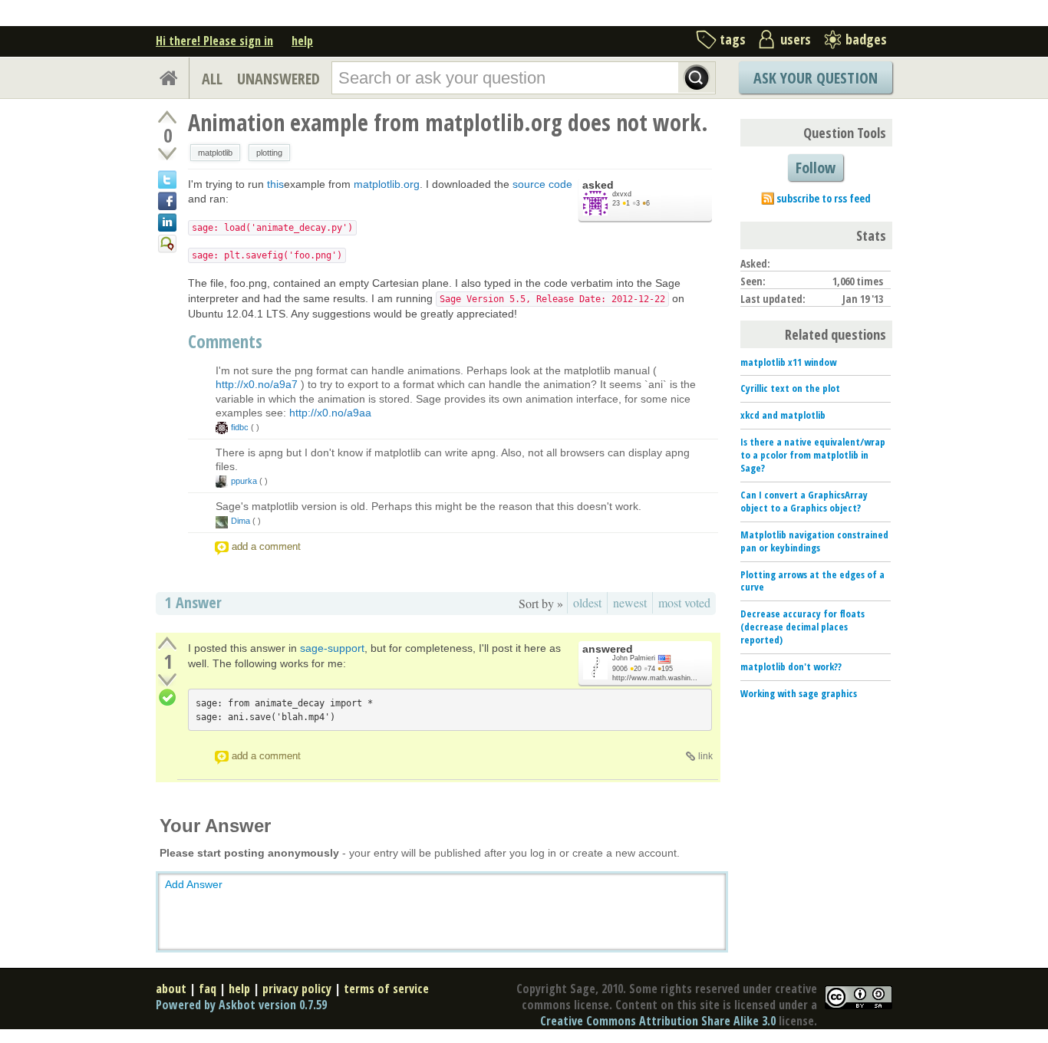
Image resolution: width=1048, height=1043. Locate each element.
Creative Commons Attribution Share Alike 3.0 (658, 1020)
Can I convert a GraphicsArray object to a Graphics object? (804, 501)
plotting (269, 152)
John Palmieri (633, 658)
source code (542, 184)
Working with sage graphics (798, 693)
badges (866, 39)
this (275, 184)
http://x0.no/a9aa (330, 412)
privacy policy (296, 988)
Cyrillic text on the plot (790, 388)
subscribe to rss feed (823, 198)
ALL (212, 78)
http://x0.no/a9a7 (257, 384)
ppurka (244, 480)
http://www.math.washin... (654, 678)
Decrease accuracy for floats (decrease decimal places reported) (802, 627)
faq (207, 988)
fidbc (240, 427)
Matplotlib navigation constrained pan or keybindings (814, 541)
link (705, 756)
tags (733, 39)
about (171, 988)
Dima (240, 520)
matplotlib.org (387, 184)
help (302, 40)
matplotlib (215, 152)
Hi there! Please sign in (214, 40)
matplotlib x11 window (788, 362)
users (795, 39)
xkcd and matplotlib (783, 415)
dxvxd (621, 194)
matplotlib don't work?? (791, 666)
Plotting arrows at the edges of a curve (812, 581)
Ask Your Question (815, 77)
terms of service (386, 988)
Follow (815, 167)
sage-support (332, 648)
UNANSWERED (278, 78)
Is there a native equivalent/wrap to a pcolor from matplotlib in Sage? (812, 455)
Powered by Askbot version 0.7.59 (241, 1004)
